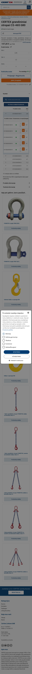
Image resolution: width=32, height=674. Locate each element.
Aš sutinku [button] (16, 352)
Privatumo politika (7, 330)
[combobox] (28, 313)
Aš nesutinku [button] (16, 356)
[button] (16, 360)
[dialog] (16, 337)
